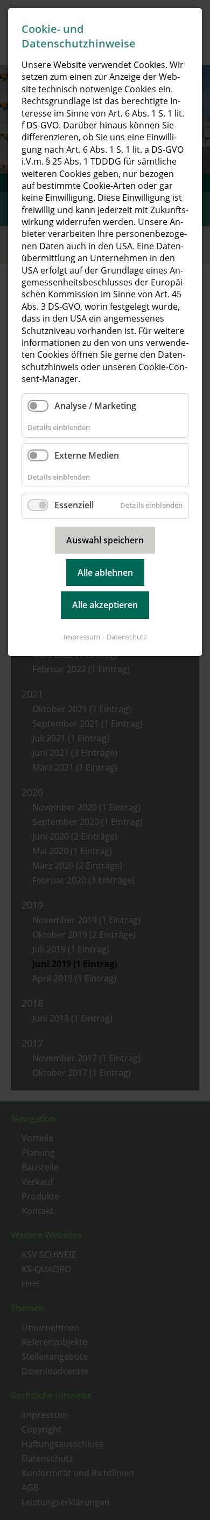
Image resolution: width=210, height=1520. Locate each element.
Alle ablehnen (105, 572)
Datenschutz (127, 637)
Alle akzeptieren (105, 605)
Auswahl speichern (105, 540)
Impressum (82, 637)
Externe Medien (86, 455)
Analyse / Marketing (95, 406)
